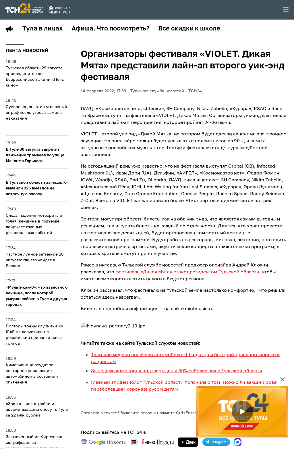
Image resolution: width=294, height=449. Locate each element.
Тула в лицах (42, 29)
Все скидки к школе (189, 29)
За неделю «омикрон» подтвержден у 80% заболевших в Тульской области (176, 371)
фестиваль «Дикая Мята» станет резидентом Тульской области (187, 272)
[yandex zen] (188, 442)
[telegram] (216, 442)
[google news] (104, 442)
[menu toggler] (286, 9)
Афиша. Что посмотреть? (110, 29)
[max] (237, 442)
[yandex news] (152, 442)
